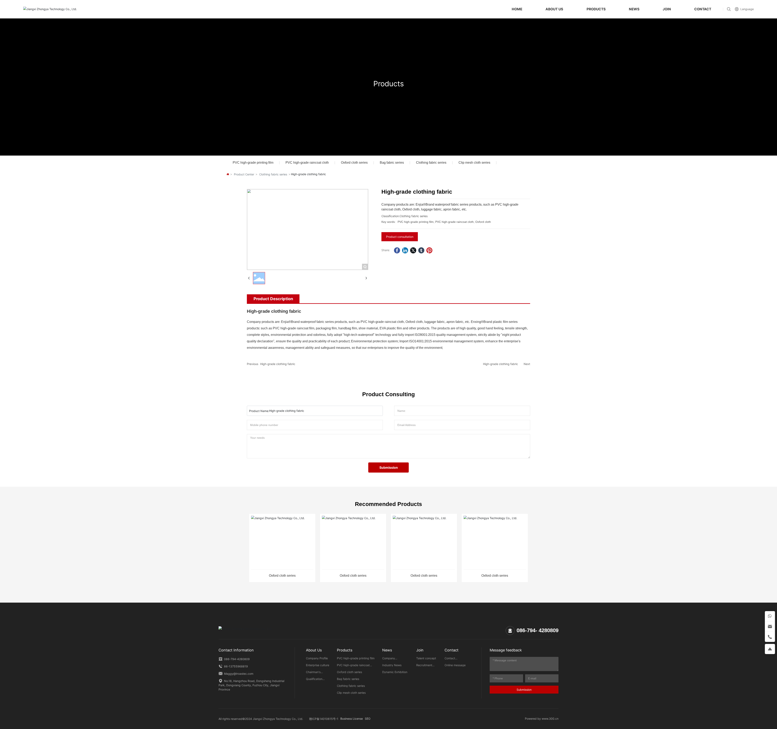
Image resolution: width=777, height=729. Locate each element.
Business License (351, 718)
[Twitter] (413, 250)
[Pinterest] (429, 250)
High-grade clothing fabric (277, 364)
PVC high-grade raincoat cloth (307, 162)
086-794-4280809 (236, 659)
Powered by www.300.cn (541, 718)
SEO (367, 718)
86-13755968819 (235, 666)
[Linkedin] (405, 250)
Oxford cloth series (354, 162)
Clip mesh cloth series (474, 162)
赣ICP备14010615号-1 (323, 718)
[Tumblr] (421, 250)
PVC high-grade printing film (253, 162)
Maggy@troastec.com (238, 673)
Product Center (244, 174)
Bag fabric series (392, 162)
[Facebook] (397, 250)
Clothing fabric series (431, 162)
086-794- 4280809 (537, 630)
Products (388, 83)
